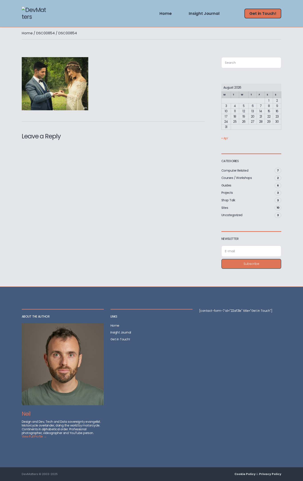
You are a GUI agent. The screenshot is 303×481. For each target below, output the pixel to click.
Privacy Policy (270, 474)
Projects (227, 192)
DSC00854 (45, 33)
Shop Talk (228, 200)
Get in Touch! (262, 13)
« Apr (224, 138)
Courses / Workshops (236, 178)
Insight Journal (204, 13)
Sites (224, 208)
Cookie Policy (245, 474)
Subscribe (251, 264)
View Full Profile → (34, 436)
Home (165, 13)
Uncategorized (231, 215)
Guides (226, 185)
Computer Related (234, 170)
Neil (26, 413)
